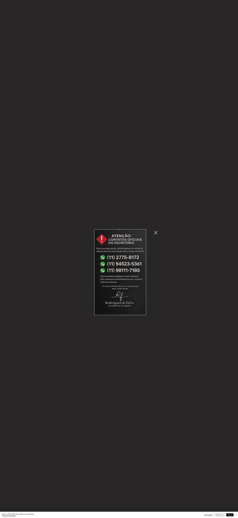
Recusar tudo (220, 515)
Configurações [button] (208, 515)
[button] (155, 232)
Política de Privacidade (9, 516)
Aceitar (230, 515)
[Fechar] (236, 515)
